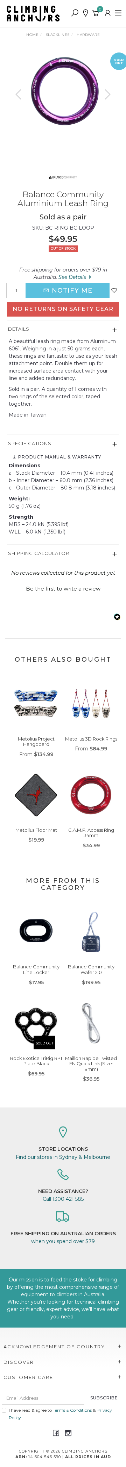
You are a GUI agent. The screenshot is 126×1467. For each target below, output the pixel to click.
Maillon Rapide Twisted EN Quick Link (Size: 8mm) (91, 1063)
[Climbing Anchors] (35, 13)
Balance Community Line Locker (36, 969)
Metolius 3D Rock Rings (91, 739)
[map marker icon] (85, 13)
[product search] (75, 13)
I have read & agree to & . (60, 1413)
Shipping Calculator (38, 553)
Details (18, 329)
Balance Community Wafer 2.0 (91, 969)
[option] (63, 91)
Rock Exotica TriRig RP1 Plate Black (36, 1061)
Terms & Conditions (72, 1410)
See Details (73, 277)
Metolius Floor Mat (36, 830)
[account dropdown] (108, 13)
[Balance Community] (63, 177)
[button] (63, 587)
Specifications (29, 443)
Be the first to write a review (63, 588)
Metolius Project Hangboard (36, 741)
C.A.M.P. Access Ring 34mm (91, 832)
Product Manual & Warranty (59, 457)
